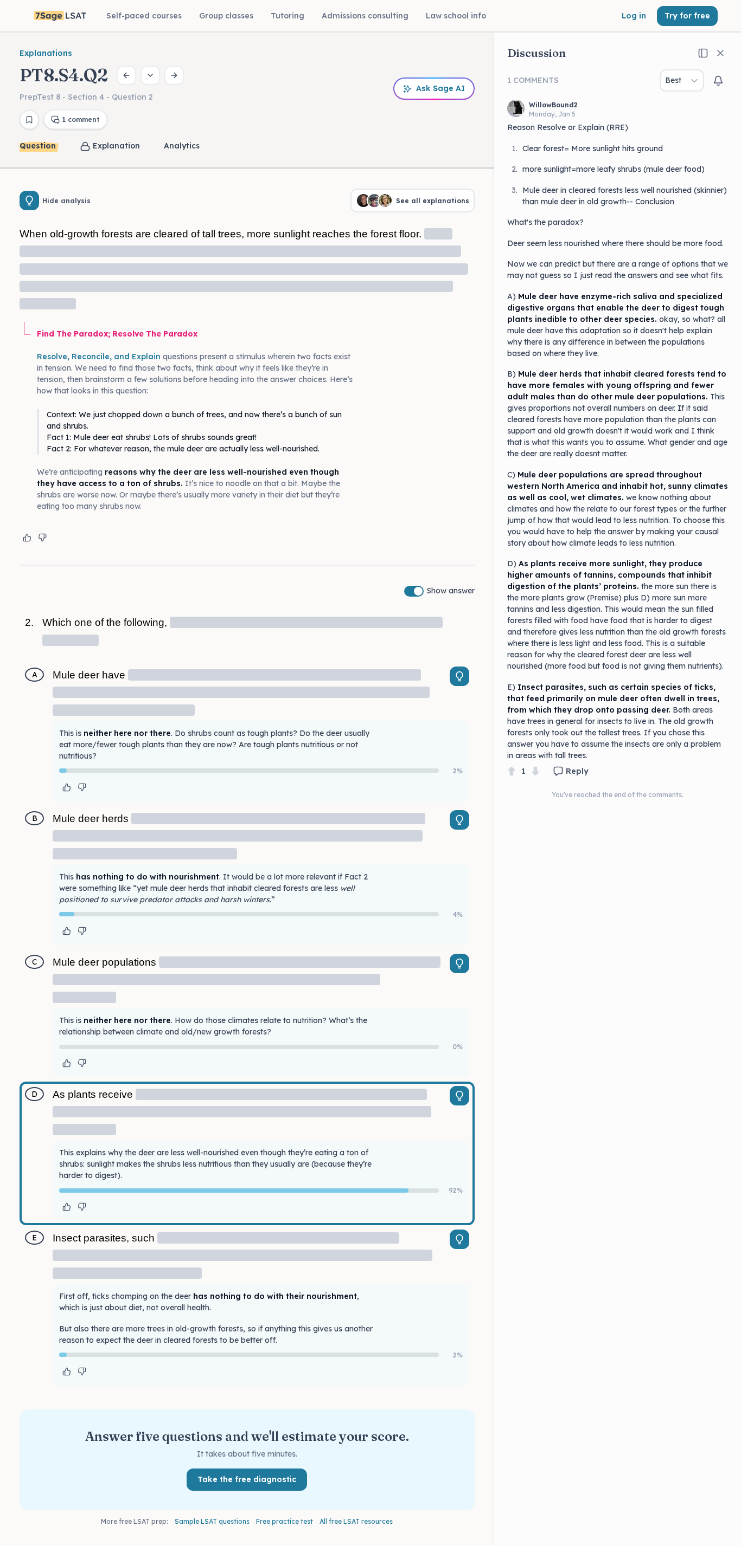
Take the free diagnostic (246, 1479)
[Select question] (150, 75)
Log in (634, 16)
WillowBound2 (553, 105)
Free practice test (284, 1521)
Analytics (182, 146)
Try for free (687, 16)
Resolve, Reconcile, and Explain (99, 356)
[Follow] (718, 80)
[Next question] (174, 75)
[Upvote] (511, 771)
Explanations (46, 53)
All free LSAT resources (356, 1521)
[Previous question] (126, 75)
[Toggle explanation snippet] (459, 676)
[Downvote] (535, 771)
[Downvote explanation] (42, 537)
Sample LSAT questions (212, 1521)
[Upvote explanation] (27, 537)
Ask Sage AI (440, 88)
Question (38, 146)
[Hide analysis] (29, 200)
